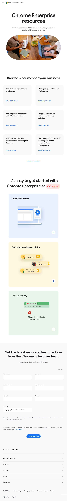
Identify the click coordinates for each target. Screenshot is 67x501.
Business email (7, 385)
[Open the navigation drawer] (3, 3)
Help (7, 497)
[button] (33, 459)
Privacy (46, 491)
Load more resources (33, 161)
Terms (52, 491)
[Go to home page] (6, 491)
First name (6, 374)
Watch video (44, 126)
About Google (17, 491)
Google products (29, 491)
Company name (39, 385)
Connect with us (33, 436)
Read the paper (45, 101)
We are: (5, 407)
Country (37, 396)
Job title (5, 396)
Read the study (13, 101)
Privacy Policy (18, 429)
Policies (39, 491)
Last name (38, 374)
